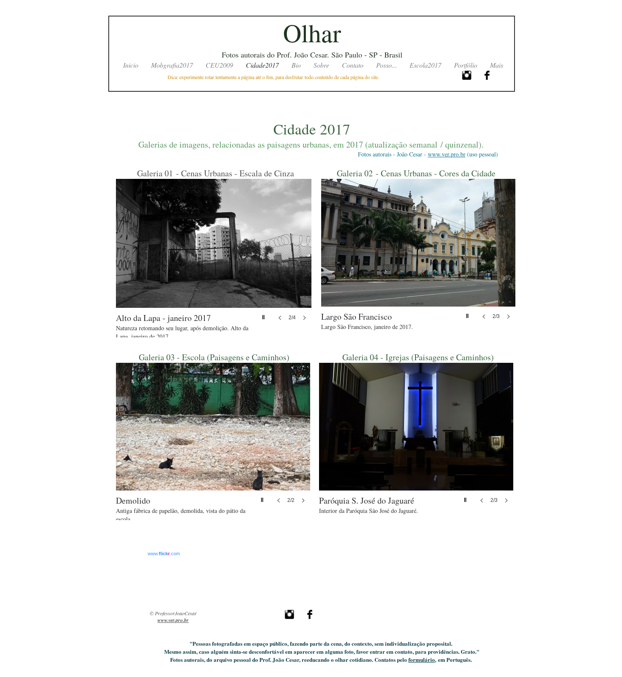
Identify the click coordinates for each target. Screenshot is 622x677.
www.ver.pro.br (446, 154)
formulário (421, 659)
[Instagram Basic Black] (466, 75)
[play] (264, 315)
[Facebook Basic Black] (487, 75)
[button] (213, 258)
